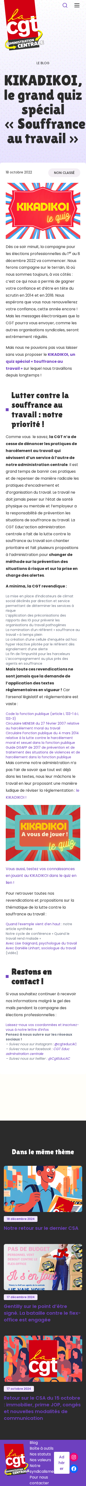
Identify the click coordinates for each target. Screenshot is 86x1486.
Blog (34, 1442)
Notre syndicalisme (42, 1468)
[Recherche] (65, 5)
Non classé (64, 172)
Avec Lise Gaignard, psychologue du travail (41, 943)
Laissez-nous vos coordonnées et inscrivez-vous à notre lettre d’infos (42, 1027)
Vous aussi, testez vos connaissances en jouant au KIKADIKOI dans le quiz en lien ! (41, 876)
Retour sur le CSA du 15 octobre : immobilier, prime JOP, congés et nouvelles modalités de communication (42, 1408)
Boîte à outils (42, 1448)
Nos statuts (40, 1454)
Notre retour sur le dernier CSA (41, 1228)
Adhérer (62, 1462)
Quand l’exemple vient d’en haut (33, 924)
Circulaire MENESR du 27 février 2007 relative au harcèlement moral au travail (42, 726)
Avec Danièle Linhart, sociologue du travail (41, 948)
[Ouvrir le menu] (77, 5)
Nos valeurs (40, 1460)
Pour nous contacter (39, 1480)
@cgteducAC (65, 1044)
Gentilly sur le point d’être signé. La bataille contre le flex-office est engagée (42, 1313)
